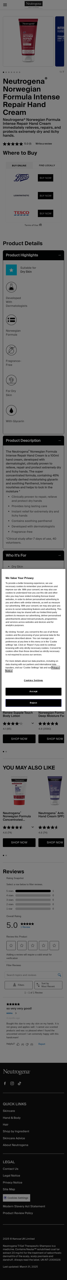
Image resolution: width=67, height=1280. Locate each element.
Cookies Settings (33, 680)
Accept (33, 691)
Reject (33, 702)
